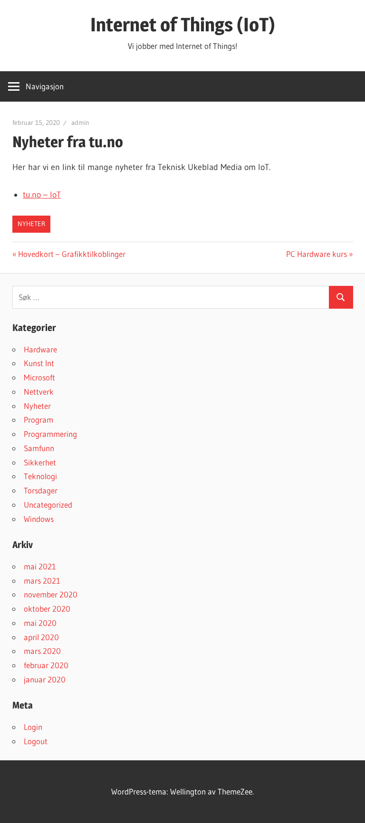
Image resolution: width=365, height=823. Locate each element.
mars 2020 (42, 651)
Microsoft (39, 377)
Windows (39, 519)
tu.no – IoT (42, 194)
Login (33, 727)
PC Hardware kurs (316, 254)
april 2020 (41, 637)
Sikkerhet (40, 462)
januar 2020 (45, 679)
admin (80, 122)
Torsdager (41, 490)
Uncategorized (48, 505)
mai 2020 (40, 623)
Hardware (40, 349)
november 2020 (50, 594)
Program (38, 420)
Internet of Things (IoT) (182, 24)
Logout (36, 741)
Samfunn (39, 448)
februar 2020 (46, 665)
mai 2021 (40, 566)
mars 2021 (42, 581)
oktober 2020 (47, 609)
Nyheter (31, 223)
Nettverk (39, 392)
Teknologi (40, 476)
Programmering (50, 434)
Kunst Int (39, 363)
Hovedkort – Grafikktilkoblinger (71, 254)
